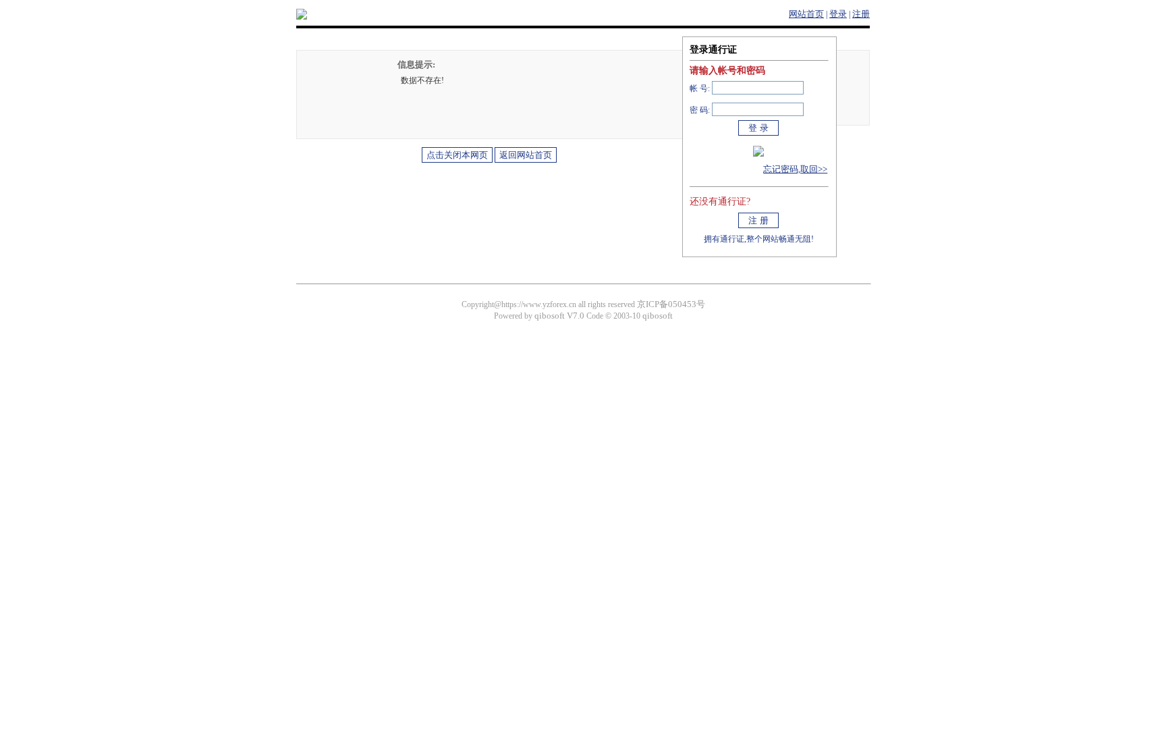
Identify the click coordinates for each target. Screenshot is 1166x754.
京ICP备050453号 (671, 304)
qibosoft (657, 316)
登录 (838, 14)
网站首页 (806, 14)
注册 (861, 14)
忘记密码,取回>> (795, 169)
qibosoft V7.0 (559, 316)
